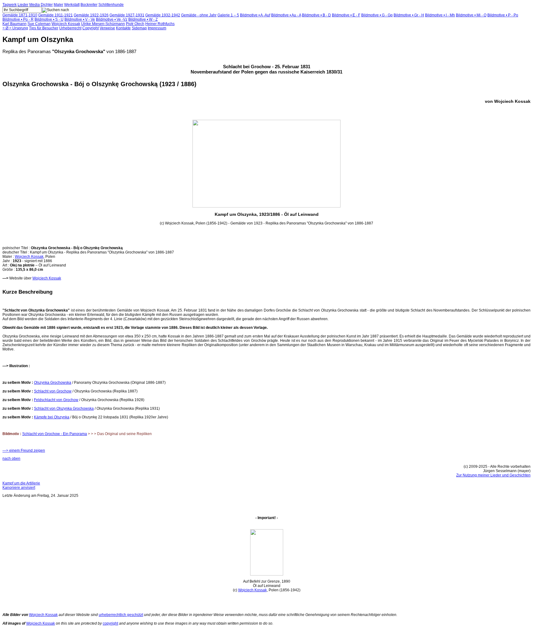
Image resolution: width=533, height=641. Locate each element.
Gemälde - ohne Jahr (199, 15)
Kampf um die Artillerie (21, 483)
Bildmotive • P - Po (502, 15)
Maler (58, 4)
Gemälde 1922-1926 (91, 15)
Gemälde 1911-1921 (55, 15)
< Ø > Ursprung (15, 28)
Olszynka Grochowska (52, 382)
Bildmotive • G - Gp (377, 15)
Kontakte (123, 28)
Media (34, 4)
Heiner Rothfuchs (160, 24)
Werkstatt (72, 4)
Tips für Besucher (43, 28)
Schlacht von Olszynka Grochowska (64, 408)
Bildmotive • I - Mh (440, 15)
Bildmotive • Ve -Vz (111, 19)
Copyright (90, 28)
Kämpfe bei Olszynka (51, 417)
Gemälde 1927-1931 (126, 15)
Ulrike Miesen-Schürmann (103, 24)
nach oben (11, 458)
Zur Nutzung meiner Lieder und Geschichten (493, 475)
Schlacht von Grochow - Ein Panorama (54, 434)
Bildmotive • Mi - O (471, 15)
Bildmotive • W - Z (143, 19)
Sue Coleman (39, 24)
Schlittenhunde (111, 4)
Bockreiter (89, 4)
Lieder (23, 4)
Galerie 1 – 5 (228, 15)
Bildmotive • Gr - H (409, 15)
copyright (110, 623)
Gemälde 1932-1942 (162, 15)
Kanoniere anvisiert (18, 487)
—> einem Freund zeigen (23, 450)
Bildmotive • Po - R (18, 19)
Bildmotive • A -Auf (255, 15)
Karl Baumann (14, 24)
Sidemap (139, 28)
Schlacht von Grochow (53, 391)
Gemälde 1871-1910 (19, 15)
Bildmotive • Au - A (286, 15)
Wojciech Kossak (66, 24)
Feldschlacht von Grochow (56, 400)
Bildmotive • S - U (49, 19)
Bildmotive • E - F (346, 15)
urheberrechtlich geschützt (121, 615)
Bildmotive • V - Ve (79, 19)
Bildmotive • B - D (316, 15)
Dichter (47, 4)
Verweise (107, 28)
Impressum (157, 28)
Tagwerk (9, 4)
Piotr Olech (135, 24)
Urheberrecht (70, 28)
